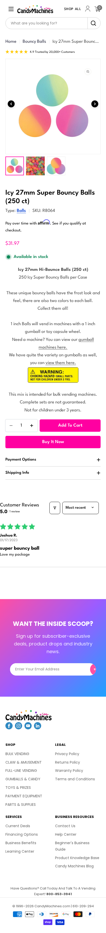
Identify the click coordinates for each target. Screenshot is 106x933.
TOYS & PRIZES (18, 787)
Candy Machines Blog (74, 866)
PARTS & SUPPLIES (20, 804)
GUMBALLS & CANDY (22, 779)
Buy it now (53, 442)
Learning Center (19, 851)
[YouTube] (28, 727)
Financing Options (21, 834)
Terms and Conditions (75, 779)
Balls (21, 211)
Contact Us (65, 825)
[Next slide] (94, 103)
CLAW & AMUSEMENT (23, 762)
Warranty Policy (69, 770)
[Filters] (54, 508)
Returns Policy (67, 762)
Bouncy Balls (34, 41)
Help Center (65, 834)
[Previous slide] (11, 103)
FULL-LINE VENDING (21, 770)
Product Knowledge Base (77, 857)
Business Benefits (20, 842)
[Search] (91, 23)
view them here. (61, 363)
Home (10, 41)
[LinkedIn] (37, 727)
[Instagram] (18, 727)
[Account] (87, 9)
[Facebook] (9, 727)
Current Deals (17, 825)
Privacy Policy (67, 753)
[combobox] (53, 23)
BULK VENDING (17, 753)
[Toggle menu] (11, 9)
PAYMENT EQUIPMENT (23, 796)
